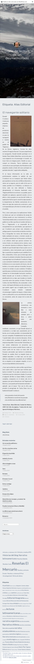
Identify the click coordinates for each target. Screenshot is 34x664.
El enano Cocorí (7, 479)
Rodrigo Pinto (7, 412)
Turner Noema (21, 649)
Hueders (20, 606)
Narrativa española (8, 628)
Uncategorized (7, 576)
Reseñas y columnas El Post (15, 573)
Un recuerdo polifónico (10, 443)
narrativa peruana (21, 637)
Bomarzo (5, 516)
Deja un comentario (9, 414)
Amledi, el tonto (7, 458)
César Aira (26, 593)
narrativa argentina (11, 621)
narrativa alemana (20, 618)
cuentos (13, 593)
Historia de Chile (13, 606)
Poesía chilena (9, 642)
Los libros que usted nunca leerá (12, 511)
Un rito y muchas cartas (10, 448)
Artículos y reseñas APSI (24, 552)
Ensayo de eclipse (8, 494)
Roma (23, 644)
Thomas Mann (14, 649)
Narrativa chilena (11, 624)
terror (9, 649)
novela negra (11, 639)
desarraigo (5, 595)
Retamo (5, 474)
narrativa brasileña (24, 621)
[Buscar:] (11, 524)
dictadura (10, 595)
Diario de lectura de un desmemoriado (17, 54)
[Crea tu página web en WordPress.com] (17, 2)
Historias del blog (18, 412)
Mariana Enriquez (19, 616)
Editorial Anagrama (15, 598)
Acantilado (6, 585)
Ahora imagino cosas (9, 463)
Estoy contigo (7, 484)
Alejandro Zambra (21, 585)
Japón (23, 606)
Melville (9, 618)
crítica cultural (18, 590)
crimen (13, 590)
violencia (28, 649)
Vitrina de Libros (17, 576)
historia (8, 606)
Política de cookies (13, 657)
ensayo (16, 603)
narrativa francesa (20, 631)
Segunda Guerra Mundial (13, 647)
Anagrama (19, 588)
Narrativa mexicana (9, 637)
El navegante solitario (16, 112)
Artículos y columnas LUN (10, 552)
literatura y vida (11, 616)
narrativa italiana (24, 634)
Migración (14, 618)
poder (4, 642)
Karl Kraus (27, 606)
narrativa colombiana (25, 625)
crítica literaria (25, 590)
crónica (5, 593)
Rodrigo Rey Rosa (17, 644)
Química (5, 489)
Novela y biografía (20, 639)
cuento (9, 593)
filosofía (20, 603)
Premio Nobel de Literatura (22, 642)
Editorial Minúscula (11, 600)
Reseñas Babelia (22, 559)
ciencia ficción (8, 590)
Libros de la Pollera (24, 613)
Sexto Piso (22, 647)
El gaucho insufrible (9, 453)
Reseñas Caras (7, 564)
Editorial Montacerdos (22, 600)
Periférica (27, 639)
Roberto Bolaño (8, 644)
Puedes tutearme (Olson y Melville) (13, 506)
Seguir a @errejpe (7, 424)
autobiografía (25, 588)
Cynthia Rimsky (20, 593)
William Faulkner (6, 651)
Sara (4, 468)
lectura (4, 609)
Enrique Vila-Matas (8, 603)
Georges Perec (25, 603)
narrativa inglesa (15, 634)
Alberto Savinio (13, 585)
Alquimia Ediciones (11, 588)
